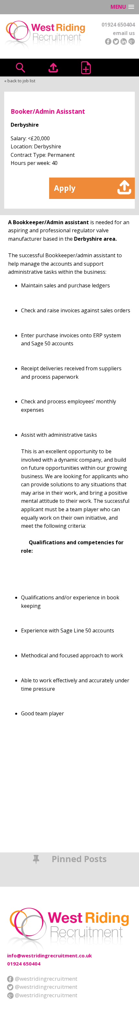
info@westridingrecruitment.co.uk (49, 955)
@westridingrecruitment (45, 978)
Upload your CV (53, 67)
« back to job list (19, 81)
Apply (64, 188)
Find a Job (20, 67)
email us (124, 33)
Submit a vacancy (86, 67)
